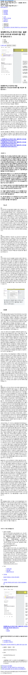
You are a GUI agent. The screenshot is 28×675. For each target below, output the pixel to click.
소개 (4, 16)
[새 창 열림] (15, 27)
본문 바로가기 (4, 7)
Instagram (5, 11)
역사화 (8, 570)
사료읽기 (5, 19)
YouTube (5, 12)
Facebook (5, 10)
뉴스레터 (5, 14)
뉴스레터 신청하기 (8, 642)
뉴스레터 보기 (7, 640)
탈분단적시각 (10, 571)
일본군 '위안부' (7, 18)
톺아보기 (5, 21)
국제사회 (8, 568)
